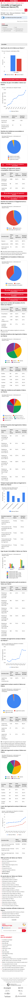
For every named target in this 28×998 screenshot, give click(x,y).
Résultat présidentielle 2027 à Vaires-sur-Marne (13, 912)
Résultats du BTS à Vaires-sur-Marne (10, 917)
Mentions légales (21, 980)
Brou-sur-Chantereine (15, 13)
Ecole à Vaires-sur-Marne (8, 898)
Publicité (21, 978)
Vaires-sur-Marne (20, 3)
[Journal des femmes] (7, 988)
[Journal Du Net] (7, 991)
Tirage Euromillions (6, 957)
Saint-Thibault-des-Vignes (7, 14)
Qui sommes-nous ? (5, 978)
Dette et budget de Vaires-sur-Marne (10, 890)
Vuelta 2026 (5, 955)
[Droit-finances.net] (20, 991)
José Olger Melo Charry (7, 953)
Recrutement (14, 979)
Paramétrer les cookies (8, 980)
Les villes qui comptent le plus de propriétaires (14, 291)
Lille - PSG (4, 950)
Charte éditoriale (16, 978)
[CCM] (20, 988)
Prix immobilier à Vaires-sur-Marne (10, 905)
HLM (16, 27)
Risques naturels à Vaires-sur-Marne (10, 884)
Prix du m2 (5, 27)
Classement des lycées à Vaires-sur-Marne (12, 897)
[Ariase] (7, 996)
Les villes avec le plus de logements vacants (14, 194)
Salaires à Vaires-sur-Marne (8, 877)
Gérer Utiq (15, 980)
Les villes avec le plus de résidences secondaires (14, 198)
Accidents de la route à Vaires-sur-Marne (11, 893)
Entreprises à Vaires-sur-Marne (9, 904)
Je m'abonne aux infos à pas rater (13, 17)
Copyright (14, 919)
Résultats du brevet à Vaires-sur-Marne (11, 915)
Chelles (4, 866)
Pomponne (4, 868)
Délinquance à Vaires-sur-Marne (9, 881)
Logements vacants (7, 30)
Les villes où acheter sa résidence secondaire (15, 165)
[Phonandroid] (20, 996)
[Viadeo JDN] (20, 993)
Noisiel (23, 13)
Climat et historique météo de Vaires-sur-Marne (13, 891)
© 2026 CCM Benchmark (17, 982)
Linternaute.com (7, 928)
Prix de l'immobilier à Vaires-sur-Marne (15, 79)
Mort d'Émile (5, 943)
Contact (25, 978)
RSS (10, 979)
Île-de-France (5, 873)
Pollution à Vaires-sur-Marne (8, 883)
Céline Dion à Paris (6, 948)
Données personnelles (21, 979)
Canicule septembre (7, 945)
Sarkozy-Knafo (5, 941)
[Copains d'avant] (7, 993)
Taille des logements (19, 29)
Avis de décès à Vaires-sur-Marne (9, 879)
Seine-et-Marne (10, 3)
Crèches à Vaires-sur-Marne (8, 900)
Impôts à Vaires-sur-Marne (8, 888)
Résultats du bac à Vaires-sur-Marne (10, 913)
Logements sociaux (19, 30)
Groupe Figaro (9, 982)
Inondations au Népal (7, 939)
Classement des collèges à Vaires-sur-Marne (12, 895)
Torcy (7, 13)
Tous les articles (5, 979)
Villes (4, 3)
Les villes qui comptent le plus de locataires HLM (14, 299)
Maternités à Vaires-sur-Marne (9, 902)
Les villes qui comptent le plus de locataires (14, 295)
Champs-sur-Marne (6, 870)
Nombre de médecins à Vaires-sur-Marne (11, 886)
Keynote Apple (5, 952)
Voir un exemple (22, 928)
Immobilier (3, 44)
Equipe (11, 978)
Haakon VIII (5, 946)
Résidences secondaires (7, 29)
